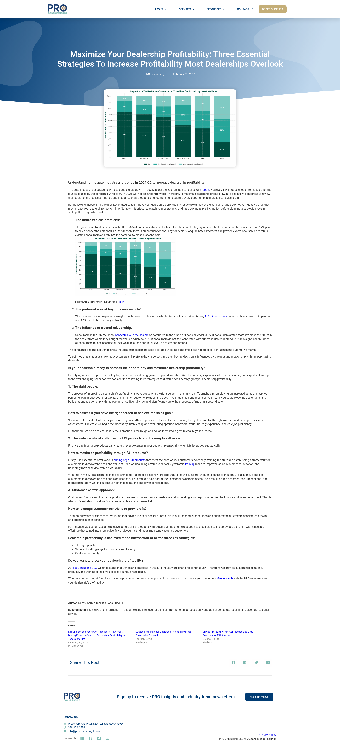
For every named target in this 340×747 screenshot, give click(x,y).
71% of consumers (216, 316)
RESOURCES (214, 9)
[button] (233, 663)
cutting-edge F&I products (130, 460)
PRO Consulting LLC (84, 568)
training (190, 464)
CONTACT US (245, 9)
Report (121, 302)
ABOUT (159, 9)
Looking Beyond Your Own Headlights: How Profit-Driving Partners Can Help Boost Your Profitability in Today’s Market (96, 635)
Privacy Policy (267, 734)
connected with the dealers (131, 335)
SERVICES (185, 9)
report (205, 189)
